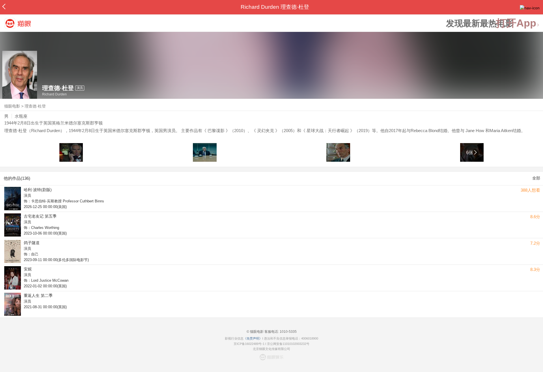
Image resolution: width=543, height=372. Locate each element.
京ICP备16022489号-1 (249, 343)
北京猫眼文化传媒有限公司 (271, 349)
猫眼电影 (12, 106)
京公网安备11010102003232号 (288, 343)
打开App (516, 23)
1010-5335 (288, 332)
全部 (536, 178)
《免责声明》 (253, 338)
